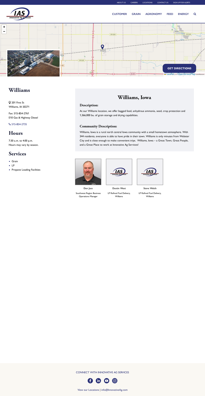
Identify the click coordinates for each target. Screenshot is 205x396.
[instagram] (114, 381)
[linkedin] (98, 381)
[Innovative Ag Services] (27, 14)
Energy (183, 14)
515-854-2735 (19, 124)
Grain (136, 14)
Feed (170, 14)
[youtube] (106, 381)
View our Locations (88, 389)
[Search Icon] (195, 14)
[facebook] (90, 381)
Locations (147, 3)
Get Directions (179, 68)
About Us (121, 3)
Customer (119, 14)
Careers (134, 3)
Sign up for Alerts (181, 3)
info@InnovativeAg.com (114, 389)
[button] (4, 27)
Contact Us (162, 3)
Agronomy (153, 14)
